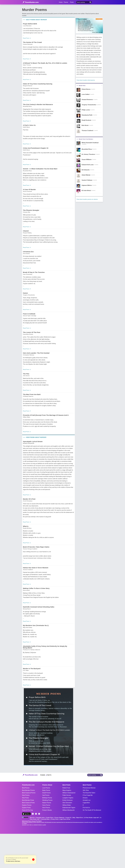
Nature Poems (46, 802)
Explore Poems (26, 805)
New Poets (25, 797)
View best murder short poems (86, 80)
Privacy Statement (59, 817)
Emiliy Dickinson (67, 800)
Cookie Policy (49, 817)
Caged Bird (86, 802)
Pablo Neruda (66, 795)
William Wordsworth (68, 810)
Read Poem (26, 38)
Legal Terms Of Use (65, 819)
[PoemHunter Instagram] (39, 814)
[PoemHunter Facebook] (33, 814)
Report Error (79, 817)
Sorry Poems (46, 805)
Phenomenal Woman (89, 788)
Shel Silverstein (67, 802)
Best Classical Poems (28, 792)
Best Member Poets (28, 800)
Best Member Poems (28, 790)
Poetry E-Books (47, 810)
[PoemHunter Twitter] (36, 814)
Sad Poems (45, 795)
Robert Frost (66, 788)
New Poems (26, 795)
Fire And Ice (86, 807)
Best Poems (25, 788)
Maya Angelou (66, 790)
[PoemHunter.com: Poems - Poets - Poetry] (30, 2)
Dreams (85, 797)
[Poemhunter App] (26, 813)
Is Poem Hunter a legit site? (91, 817)
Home (61, 2)
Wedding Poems (47, 800)
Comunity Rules (45, 819)
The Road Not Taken (89, 792)
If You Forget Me (88, 795)
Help (74, 817)
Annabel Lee (86, 800)
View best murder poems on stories (87, 199)
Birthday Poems (47, 797)
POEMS (42, 775)
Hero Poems (46, 807)
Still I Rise (86, 790)
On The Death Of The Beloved (92, 810)
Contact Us (68, 817)
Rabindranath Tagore (68, 807)
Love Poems (46, 788)
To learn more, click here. (13, 861)
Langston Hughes (67, 797)
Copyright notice (40, 817)
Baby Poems (46, 790)
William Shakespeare (68, 792)
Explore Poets (26, 807)
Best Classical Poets (28, 802)
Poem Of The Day (27, 810)
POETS (49, 775)
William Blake (66, 805)
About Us (32, 817)
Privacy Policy (55, 819)
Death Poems (46, 792)
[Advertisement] (25, 851)
